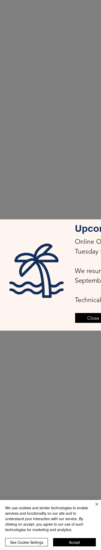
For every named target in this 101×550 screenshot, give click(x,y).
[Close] (94, 507)
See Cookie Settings (26, 542)
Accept (74, 542)
